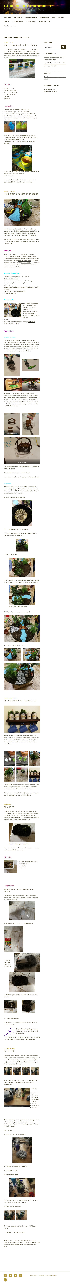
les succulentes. (26, 263)
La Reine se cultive (17, 21)
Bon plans (61, 17)
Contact (6, 21)
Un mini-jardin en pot (24, 261)
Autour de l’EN (18, 17)
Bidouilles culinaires (31, 17)
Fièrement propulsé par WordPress (47, 1275)
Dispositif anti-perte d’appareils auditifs (54, 63)
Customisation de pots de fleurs (20, 45)
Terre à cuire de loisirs (11, 279)
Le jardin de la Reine (44, 21)
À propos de (7, 17)
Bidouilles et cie (44, 17)
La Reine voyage (30, 21)
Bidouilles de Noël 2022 (50, 66)
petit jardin (31, 322)
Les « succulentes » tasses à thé (20, 700)
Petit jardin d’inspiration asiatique (21, 193)
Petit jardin (9, 1051)
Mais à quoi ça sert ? (9, 26)
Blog (53, 17)
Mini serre (9, 807)
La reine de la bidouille (28, 6)
